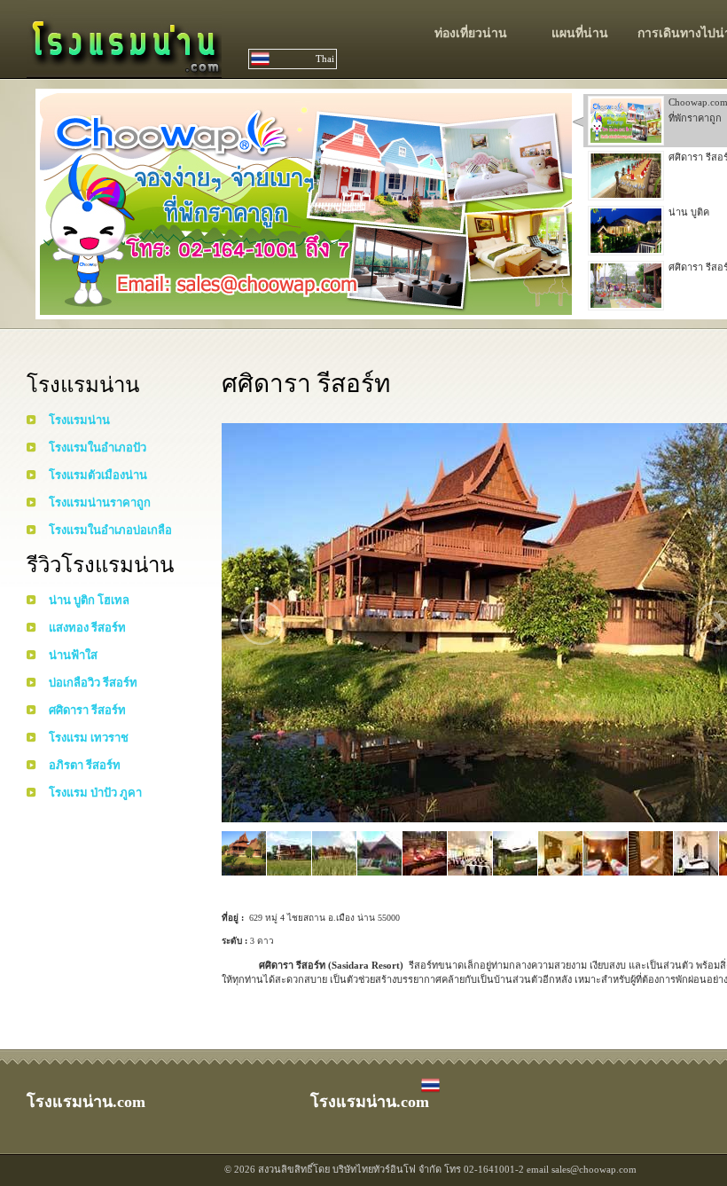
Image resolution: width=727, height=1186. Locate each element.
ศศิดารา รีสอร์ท (87, 710)
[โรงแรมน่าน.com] (124, 68)
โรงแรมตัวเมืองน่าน (98, 475)
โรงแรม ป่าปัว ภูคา (95, 792)
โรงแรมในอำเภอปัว (97, 447)
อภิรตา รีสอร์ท (85, 765)
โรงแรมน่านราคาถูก (100, 502)
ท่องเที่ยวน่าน (470, 33)
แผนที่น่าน (579, 33)
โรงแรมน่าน (79, 420)
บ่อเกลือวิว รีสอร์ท (93, 682)
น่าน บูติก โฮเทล (89, 600)
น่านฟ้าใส (73, 655)
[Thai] (430, 1090)
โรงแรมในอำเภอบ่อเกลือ (110, 530)
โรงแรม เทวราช (89, 737)
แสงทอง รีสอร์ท (87, 627)
